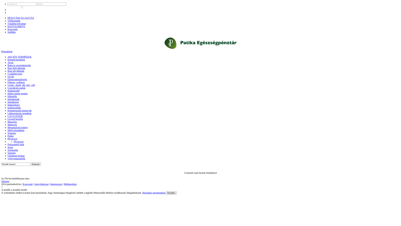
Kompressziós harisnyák (20, 110)
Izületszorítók (14, 107)
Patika (11, 136)
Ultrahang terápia (16, 155)
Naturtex (12, 133)
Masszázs (12, 122)
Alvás (10, 62)
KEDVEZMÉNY (16, 26)
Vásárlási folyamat (17, 23)
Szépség (12, 153)
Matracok (12, 124)
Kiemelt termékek (16, 59)
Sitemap (5, 181)
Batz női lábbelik (16, 71)
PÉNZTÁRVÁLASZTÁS (21, 18)
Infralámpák (13, 99)
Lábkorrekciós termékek (19, 113)
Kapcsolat (12, 29)
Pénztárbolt (6, 51)
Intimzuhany (14, 105)
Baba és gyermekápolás (19, 65)
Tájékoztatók (14, 20)
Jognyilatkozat (41, 184)
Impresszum (56, 184)
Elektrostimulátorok (17, 79)
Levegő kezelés (15, 119)
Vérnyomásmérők (16, 158)
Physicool (12, 138)
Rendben (171, 193)
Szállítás (12, 32)
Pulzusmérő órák (16, 144)
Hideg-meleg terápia (18, 93)
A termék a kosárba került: (14, 189)
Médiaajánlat (70, 184)
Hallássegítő (14, 90)
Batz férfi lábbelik (16, 68)
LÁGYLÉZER (15, 116)
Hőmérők (12, 96)
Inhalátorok (13, 102)
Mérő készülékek (16, 130)
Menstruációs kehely (18, 127)
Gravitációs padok (17, 88)
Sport (10, 147)
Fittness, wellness (16, 82)
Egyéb (11, 76)
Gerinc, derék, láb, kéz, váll (21, 85)
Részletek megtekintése (153, 192)
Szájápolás (13, 150)
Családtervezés (15, 74)
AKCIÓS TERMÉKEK (20, 57)
